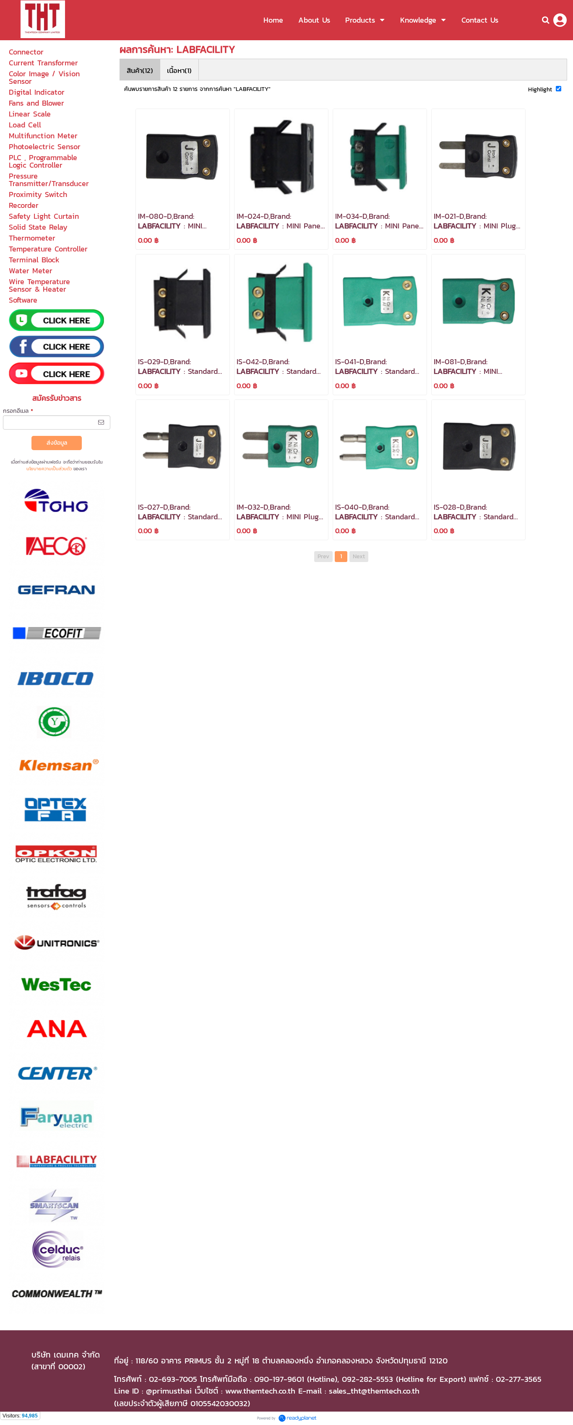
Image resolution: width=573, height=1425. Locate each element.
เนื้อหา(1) (179, 70)
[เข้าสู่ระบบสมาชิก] (560, 20)
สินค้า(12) (140, 70)
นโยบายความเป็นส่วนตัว (49, 468)
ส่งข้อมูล (57, 442)
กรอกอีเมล (18, 411)
